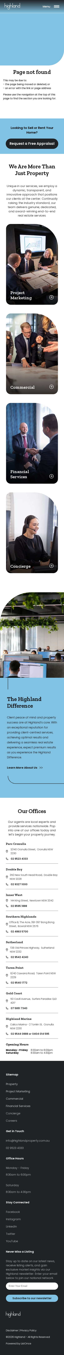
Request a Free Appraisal (32, 143)
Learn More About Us (22, 768)
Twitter (10, 1234)
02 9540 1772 (19, 982)
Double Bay (14, 869)
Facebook (13, 1212)
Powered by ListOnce (18, 1343)
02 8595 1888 (19, 906)
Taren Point (14, 968)
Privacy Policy (28, 1330)
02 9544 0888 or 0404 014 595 (30, 1034)
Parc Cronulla (16, 844)
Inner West (14, 895)
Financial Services (18, 1106)
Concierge (13, 1113)
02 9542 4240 (19, 957)
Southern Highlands (21, 916)
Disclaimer (12, 1330)
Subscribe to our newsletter (32, 1298)
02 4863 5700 (19, 931)
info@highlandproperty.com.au (28, 1141)
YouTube (12, 1241)
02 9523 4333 (19, 859)
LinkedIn (11, 1226)
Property (12, 1084)
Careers (11, 1121)
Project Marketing (18, 1091)
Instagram (13, 1219)
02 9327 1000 (19, 884)
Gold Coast (14, 993)
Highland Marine (19, 1019)
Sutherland (14, 942)
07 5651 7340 (19, 1008)
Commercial (14, 1099)
